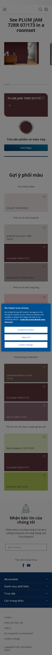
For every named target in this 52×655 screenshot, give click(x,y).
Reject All (26, 337)
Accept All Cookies (26, 330)
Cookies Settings (26, 345)
